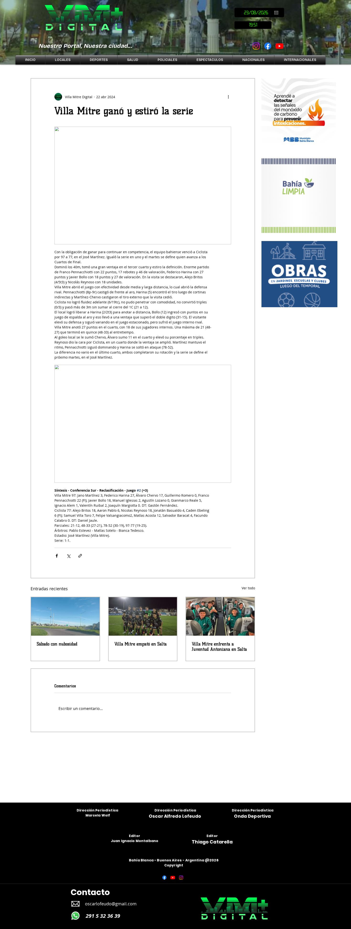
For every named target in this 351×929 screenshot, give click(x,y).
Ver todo (248, 588)
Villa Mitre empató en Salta (140, 644)
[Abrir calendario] (276, 13)
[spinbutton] (253, 25)
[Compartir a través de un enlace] (80, 555)
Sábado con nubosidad (57, 644)
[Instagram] (256, 46)
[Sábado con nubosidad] (65, 616)
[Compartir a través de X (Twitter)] (68, 555)
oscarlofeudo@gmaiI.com (111, 904)
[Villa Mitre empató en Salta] (143, 616)
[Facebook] (267, 46)
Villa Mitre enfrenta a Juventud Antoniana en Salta (219, 646)
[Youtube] (279, 46)
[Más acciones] (228, 97)
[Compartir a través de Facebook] (56, 555)
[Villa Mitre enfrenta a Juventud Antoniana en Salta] (220, 616)
